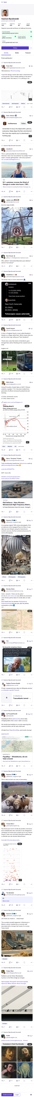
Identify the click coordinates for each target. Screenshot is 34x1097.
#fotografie (13, 981)
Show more (6, 901)
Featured (27, 53)
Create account (7, 1094)
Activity (6, 53)
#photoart (4, 983)
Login (17, 1094)
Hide (29, 82)
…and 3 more (21, 446)
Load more (17, 1085)
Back (5, 2)
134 (2, 25)
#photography (5, 981)
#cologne (23, 983)
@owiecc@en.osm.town (7, 21)
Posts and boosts (6, 58)
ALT (30, 99)
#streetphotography (22, 981)
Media (17, 53)
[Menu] (31, 48)
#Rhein (9, 983)
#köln (18, 983)
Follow (15, 48)
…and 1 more (29, 103)
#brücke (14, 983)
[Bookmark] (24, 107)
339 (11, 25)
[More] (32, 107)
